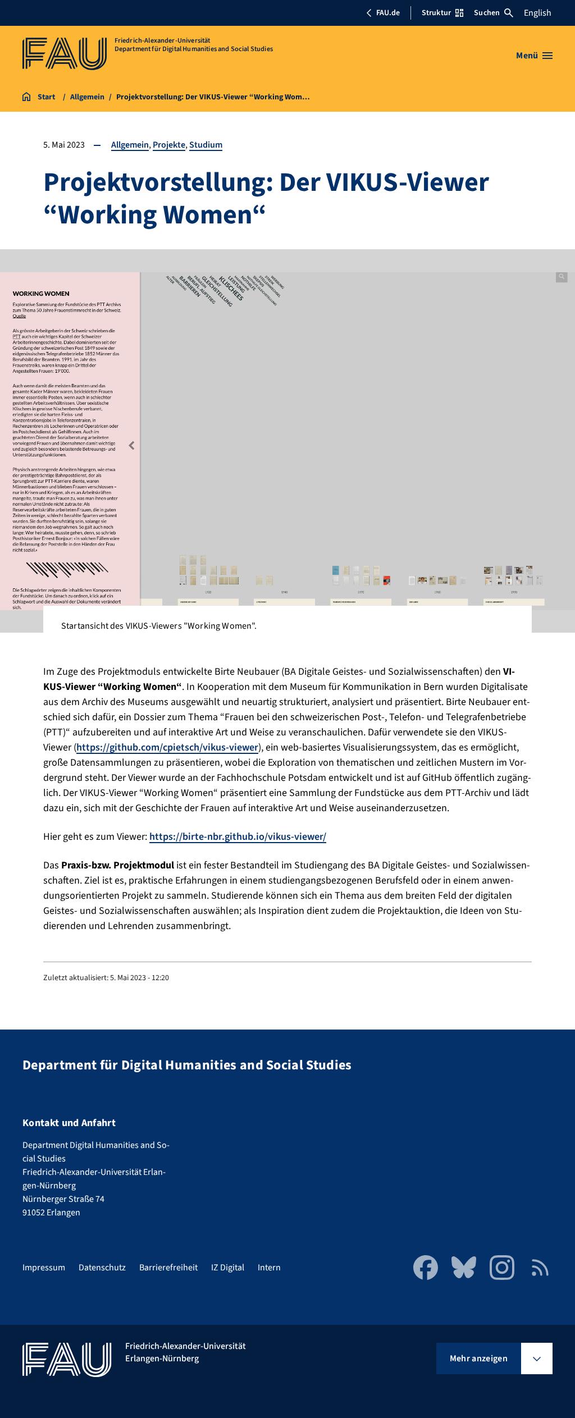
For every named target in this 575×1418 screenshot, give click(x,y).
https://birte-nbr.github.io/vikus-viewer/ (237, 837)
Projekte (169, 145)
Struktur (436, 13)
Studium (205, 145)
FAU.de (388, 13)
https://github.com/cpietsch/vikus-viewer (167, 747)
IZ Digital (227, 1267)
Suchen (487, 13)
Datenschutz (102, 1267)
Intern (269, 1267)
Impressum (43, 1267)
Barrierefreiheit (168, 1267)
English (537, 13)
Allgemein (130, 145)
